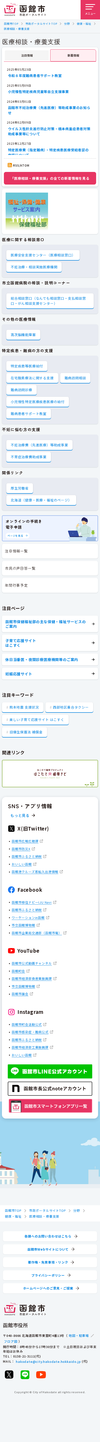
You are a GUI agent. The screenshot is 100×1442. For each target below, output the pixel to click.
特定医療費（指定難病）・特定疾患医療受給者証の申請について (48, 152)
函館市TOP (11, 23)
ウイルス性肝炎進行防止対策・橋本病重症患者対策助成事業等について (49, 131)
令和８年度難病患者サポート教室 (35, 75)
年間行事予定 (16, 585)
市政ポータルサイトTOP (41, 23)
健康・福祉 (84, 23)
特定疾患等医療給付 (27, 366)
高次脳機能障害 (23, 334)
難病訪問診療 (21, 389)
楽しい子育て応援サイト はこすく (36, 719)
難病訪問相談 (75, 377)
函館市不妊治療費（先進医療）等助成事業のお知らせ (49, 110)
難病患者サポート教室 (29, 413)
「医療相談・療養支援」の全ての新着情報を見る (50, 178)
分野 (67, 23)
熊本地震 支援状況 (24, 707)
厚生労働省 (20, 488)
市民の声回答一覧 (20, 568)
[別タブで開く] (50, 773)
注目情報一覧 (16, 550)
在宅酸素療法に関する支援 (32, 377)
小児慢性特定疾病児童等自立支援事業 (38, 91)
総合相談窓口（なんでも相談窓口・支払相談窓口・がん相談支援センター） (48, 301)
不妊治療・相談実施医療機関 (34, 266)
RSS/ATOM (21, 165)
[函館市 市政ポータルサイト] (25, 9)
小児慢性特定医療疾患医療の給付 (38, 401)
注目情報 (27, 55)
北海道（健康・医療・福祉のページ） (41, 500)
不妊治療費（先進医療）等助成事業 (39, 444)
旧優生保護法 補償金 (26, 731)
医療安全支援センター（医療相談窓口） (43, 255)
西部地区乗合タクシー (71, 707)
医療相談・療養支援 (17, 29)
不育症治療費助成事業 (29, 456)
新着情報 (73, 55)
